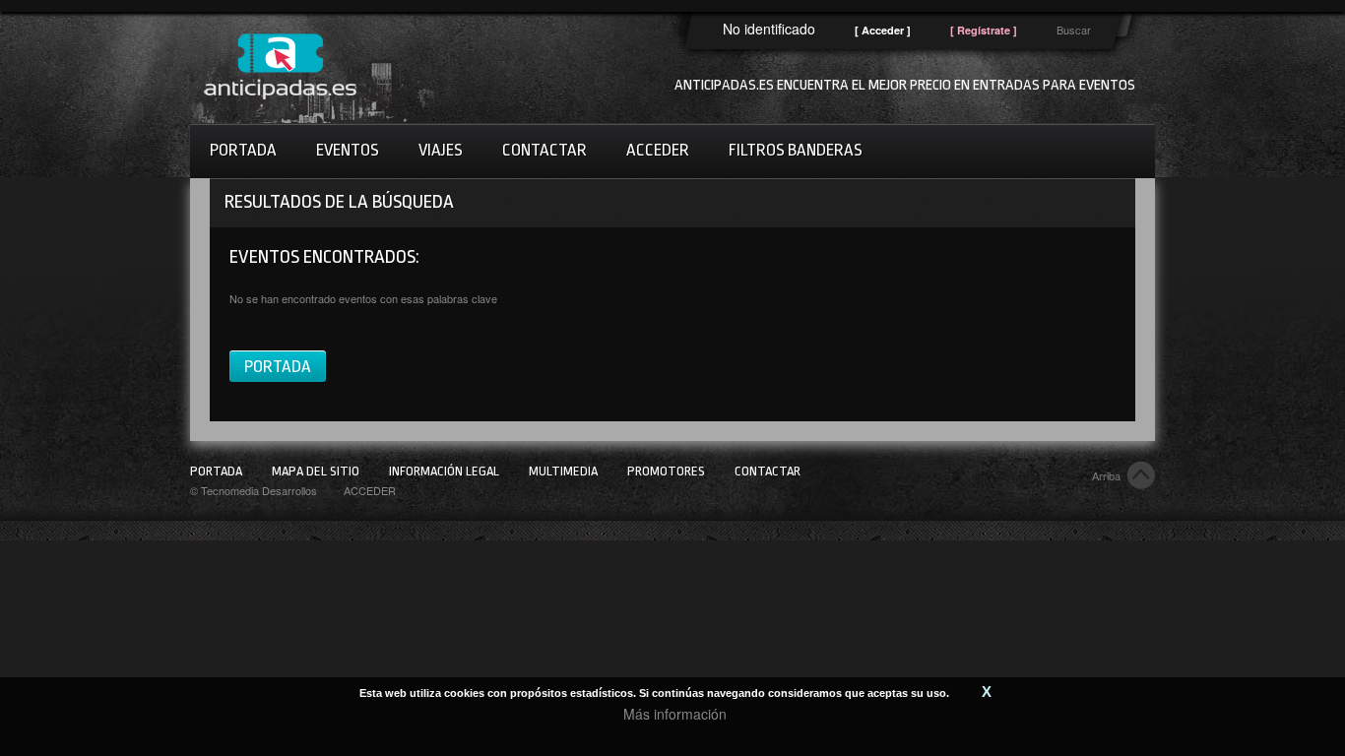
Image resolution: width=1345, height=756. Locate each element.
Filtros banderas (796, 150)
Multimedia (563, 471)
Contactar (544, 150)
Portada (243, 150)
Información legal (444, 471)
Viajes (440, 150)
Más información (675, 714)
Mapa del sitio (315, 471)
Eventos (347, 150)
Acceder (657, 150)
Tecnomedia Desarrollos (259, 490)
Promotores (666, 471)
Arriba (1106, 475)
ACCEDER (370, 490)
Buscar (1074, 29)
